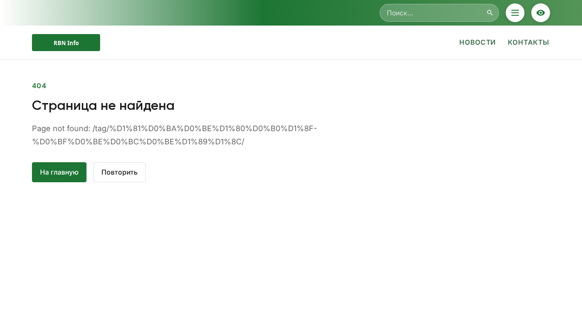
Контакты (528, 42)
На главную (59, 172)
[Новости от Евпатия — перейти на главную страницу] (66, 42)
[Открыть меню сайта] (515, 12)
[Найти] (489, 12)
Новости (477, 42)
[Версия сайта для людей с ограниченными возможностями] (540, 12)
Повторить (119, 172)
